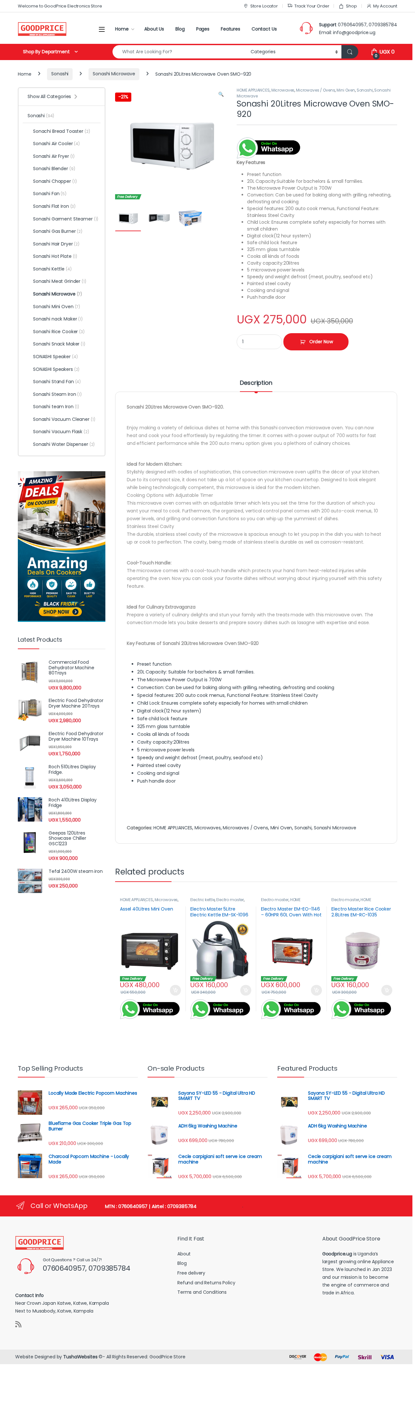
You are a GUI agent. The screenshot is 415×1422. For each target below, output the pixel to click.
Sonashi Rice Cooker (59, 331)
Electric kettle (202, 899)
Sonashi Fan (49, 193)
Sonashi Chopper (55, 181)
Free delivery (191, 1273)
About (184, 1254)
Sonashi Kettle (52, 269)
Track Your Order (311, 6)
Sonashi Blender (54, 168)
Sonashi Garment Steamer (65, 219)
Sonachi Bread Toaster (61, 131)
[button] (221, 94)
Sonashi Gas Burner (57, 231)
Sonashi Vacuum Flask (61, 431)
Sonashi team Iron (56, 406)
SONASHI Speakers (56, 369)
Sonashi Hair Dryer (56, 244)
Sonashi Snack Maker (59, 344)
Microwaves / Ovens (315, 90)
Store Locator (264, 6)
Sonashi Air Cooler (56, 143)
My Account (385, 6)
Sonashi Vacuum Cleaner (64, 419)
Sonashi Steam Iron (57, 394)
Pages (202, 29)
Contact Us (264, 29)
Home (121, 29)
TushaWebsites (80, 1356)
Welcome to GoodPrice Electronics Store (60, 6)
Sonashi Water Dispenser (64, 444)
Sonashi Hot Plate (55, 256)
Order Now (321, 341)
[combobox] (180, 51)
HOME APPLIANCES (253, 90)
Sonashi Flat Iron (54, 206)
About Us (154, 29)
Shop (351, 6)
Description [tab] (256, 383)
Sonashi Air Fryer (54, 156)
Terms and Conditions (202, 1292)
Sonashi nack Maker (58, 319)
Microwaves (283, 90)
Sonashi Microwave (114, 73)
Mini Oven (346, 90)
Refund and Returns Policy (206, 1282)
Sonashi (59, 73)
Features (230, 29)
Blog (179, 29)
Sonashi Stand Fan (57, 381)
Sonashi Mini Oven (56, 306)
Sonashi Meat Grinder (59, 281)
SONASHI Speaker (55, 356)
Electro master (230, 899)
